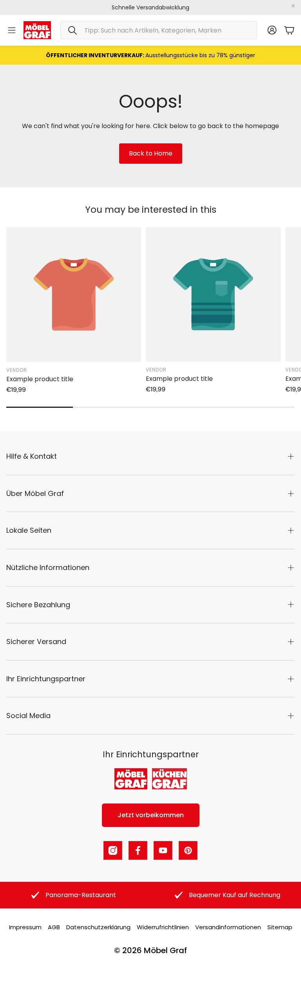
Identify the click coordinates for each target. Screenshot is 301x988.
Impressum (25, 927)
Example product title (39, 379)
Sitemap (279, 927)
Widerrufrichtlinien (163, 927)
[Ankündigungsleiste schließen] (293, 6)
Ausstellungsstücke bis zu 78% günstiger (150, 55)
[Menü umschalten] (11, 30)
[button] (159, 30)
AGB (54, 927)
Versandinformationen (228, 927)
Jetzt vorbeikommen (151, 815)
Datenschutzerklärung (98, 927)
